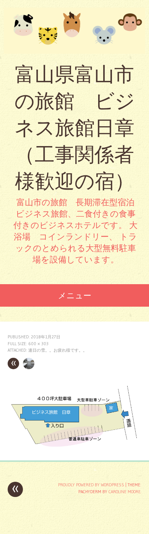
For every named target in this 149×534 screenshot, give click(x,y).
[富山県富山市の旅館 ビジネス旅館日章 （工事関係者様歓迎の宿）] (74, 31)
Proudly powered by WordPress (91, 484)
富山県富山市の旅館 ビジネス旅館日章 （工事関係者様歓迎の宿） (75, 127)
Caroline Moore (125, 491)
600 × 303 (38, 343)
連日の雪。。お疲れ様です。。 (57, 350)
